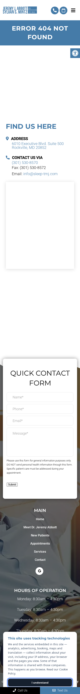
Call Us (22, 690)
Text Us (62, 690)
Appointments (40, 543)
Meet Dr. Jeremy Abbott (40, 527)
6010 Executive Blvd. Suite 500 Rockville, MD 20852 (38, 145)
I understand (40, 682)
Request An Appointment (63, 10)
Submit (12, 484)
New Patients (40, 535)
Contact (40, 560)
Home (40, 519)
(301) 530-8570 (55, 10)
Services (40, 551)
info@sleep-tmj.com (40, 174)
